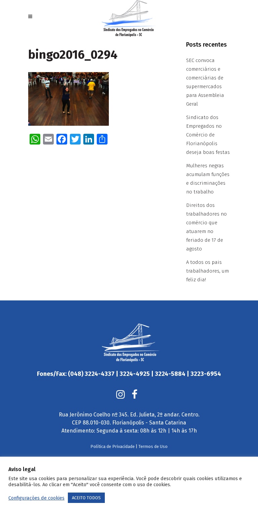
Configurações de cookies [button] (36, 498)
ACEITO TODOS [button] (86, 497)
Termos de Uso (153, 446)
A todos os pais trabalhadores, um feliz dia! (207, 271)
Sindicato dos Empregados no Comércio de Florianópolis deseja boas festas (208, 134)
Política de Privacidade (112, 446)
